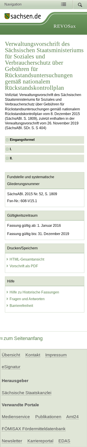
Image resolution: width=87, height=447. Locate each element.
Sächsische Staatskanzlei (26, 392)
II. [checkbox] (11, 158)
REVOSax (65, 26)
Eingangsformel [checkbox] (22, 139)
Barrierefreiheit (21, 306)
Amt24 (72, 416)
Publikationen (48, 416)
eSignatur (11, 366)
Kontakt (32, 355)
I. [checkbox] (11, 149)
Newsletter (12, 440)
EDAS (64, 440)
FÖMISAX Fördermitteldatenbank (34, 428)
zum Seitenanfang (23, 338)
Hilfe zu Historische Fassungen (34, 292)
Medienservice (16, 416)
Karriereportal (40, 440)
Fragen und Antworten (27, 299)
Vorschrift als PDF (24, 266)
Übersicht (11, 355)
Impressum (56, 355)
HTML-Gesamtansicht (27, 259)
